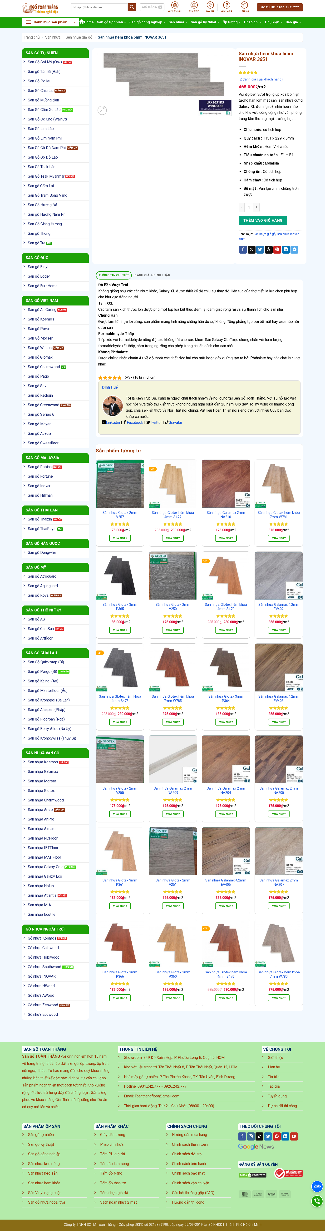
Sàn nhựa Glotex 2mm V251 (173, 882)
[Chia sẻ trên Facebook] (243, 250)
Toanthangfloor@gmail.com (157, 1096)
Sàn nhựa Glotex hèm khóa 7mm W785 (173, 699)
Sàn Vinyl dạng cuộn (44, 1193)
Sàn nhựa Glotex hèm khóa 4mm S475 (120, 699)
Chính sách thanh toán (190, 1144)
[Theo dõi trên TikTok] (259, 1136)
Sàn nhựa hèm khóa (44, 1183)
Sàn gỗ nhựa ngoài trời (46, 1202)
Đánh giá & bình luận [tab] (152, 275)
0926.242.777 (175, 1086)
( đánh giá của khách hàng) (261, 79)
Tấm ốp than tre (113, 1183)
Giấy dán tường (112, 1134)
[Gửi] (132, 7)
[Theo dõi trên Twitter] (268, 1136)
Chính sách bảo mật (188, 1173)
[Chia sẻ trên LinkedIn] (286, 250)
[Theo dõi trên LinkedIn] (285, 1136)
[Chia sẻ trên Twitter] (260, 250)
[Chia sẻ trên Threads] (269, 250)
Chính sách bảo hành (189, 1163)
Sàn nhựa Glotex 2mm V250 (173, 607)
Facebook (135, 422)
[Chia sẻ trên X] (252, 250)
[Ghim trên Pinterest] (277, 250)
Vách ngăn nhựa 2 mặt (118, 1202)
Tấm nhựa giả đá (114, 1193)
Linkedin (113, 422)
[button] (50, 22)
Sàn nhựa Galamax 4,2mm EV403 (278, 699)
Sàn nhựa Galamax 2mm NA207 (279, 882)
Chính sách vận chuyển (190, 1183)
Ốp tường (230, 22)
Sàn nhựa (176, 22)
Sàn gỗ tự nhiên (110, 22)
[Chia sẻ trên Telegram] (294, 250)
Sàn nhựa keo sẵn (43, 1173)
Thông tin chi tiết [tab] (114, 275)
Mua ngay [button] (120, 538)
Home (89, 22)
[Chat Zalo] (317, 1186)
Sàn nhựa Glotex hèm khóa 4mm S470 (226, 607)
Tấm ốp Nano (111, 1173)
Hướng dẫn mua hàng (189, 1134)
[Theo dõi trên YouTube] (294, 1136)
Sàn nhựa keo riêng (44, 1163)
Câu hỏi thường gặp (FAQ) (193, 1193)
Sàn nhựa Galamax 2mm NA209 (173, 790)
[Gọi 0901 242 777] (317, 1201)
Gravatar (175, 422)
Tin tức (273, 1077)
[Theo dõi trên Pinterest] (277, 1136)
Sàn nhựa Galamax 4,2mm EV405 (225, 882)
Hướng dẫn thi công (188, 1202)
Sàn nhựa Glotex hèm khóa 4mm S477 (173, 515)
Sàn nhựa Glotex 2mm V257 (120, 515)
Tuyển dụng (277, 1096)
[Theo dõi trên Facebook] (242, 1136)
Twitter (156, 422)
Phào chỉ (251, 22)
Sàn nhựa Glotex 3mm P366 (120, 974)
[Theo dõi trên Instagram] (251, 1136)
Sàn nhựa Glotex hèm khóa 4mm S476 (226, 974)
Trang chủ (32, 37)
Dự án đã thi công (282, 1106)
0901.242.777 (149, 1086)
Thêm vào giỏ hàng (263, 220)
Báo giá (292, 22)
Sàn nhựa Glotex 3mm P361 (120, 882)
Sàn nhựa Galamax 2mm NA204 (226, 790)
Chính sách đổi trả (187, 1154)
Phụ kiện (272, 22)
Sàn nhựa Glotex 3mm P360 (173, 974)
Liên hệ (274, 1067)
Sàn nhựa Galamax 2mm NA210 (226, 515)
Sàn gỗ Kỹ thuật (203, 22)
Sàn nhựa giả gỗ (79, 37)
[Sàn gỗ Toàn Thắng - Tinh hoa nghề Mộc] (43, 8)
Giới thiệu (275, 1057)
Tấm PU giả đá (112, 1154)
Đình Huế (110, 387)
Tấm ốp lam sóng (114, 1163)
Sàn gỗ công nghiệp (145, 22)
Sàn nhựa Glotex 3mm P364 (225, 699)
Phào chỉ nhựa (111, 1144)
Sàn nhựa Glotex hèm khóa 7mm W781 (279, 515)
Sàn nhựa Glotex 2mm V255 (120, 790)
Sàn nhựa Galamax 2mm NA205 (279, 790)
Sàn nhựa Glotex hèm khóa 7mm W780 (279, 974)
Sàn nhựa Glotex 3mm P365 (120, 607)
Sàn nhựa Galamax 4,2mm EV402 (278, 607)
